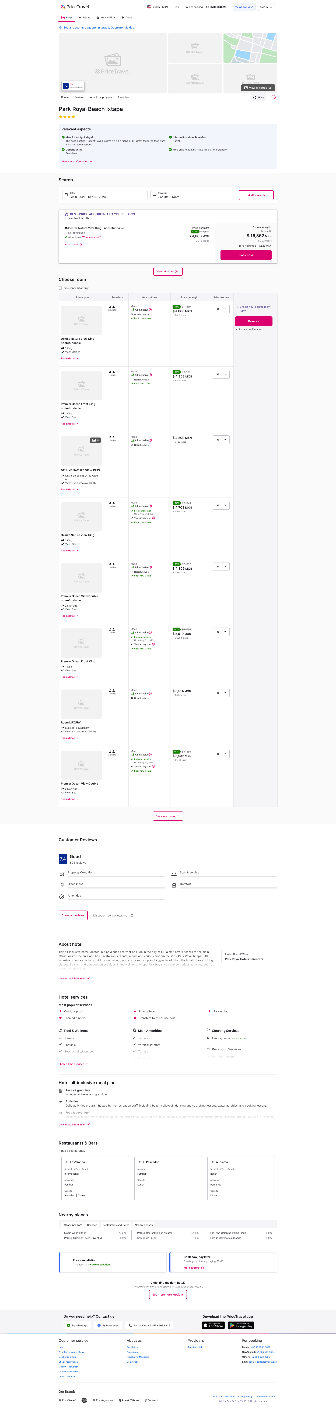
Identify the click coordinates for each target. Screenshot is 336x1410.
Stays (69, 17)
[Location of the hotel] (250, 48)
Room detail (71, 244)
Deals (129, 17)
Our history (132, 1347)
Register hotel (195, 1347)
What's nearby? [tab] (73, 1224)
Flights (86, 17)
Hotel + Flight (108, 17)
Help (176, 6)
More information (194, 1267)
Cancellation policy (265, 1396)
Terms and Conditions (223, 1396)
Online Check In (67, 1376)
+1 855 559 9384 (266, 1352)
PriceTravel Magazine (138, 1357)
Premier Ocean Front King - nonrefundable (79, 406)
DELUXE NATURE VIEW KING (80, 470)
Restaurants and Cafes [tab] (116, 1224)
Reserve (253, 321)
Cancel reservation (68, 1371)
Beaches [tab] (92, 1224)
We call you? (246, 6)
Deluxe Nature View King (77, 535)
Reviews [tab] (80, 97)
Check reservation (68, 1361)
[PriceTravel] (77, 6)
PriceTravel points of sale (72, 1352)
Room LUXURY (71, 722)
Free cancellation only (76, 287)
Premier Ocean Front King (78, 661)
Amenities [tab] (123, 97)
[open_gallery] (113, 63)
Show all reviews (73, 915)
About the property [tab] (101, 97)
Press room (132, 1352)
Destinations (133, 1361)
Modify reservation (68, 1366)
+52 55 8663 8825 (260, 1357)
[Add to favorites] (274, 97)
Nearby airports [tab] (144, 1224)
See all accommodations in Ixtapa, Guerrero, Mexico (99, 27)
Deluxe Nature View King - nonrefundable (78, 341)
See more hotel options (168, 1294)
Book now (246, 255)
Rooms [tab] (65, 97)
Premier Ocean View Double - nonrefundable (80, 598)
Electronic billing (67, 1357)
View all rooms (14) (167, 271)
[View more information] (150, 310)
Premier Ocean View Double (79, 783)
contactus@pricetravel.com (263, 1361)
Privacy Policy (244, 1396)
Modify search (256, 195)
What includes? (91, 237)
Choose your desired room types (255, 308)
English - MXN (160, 6)
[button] (77, 161)
